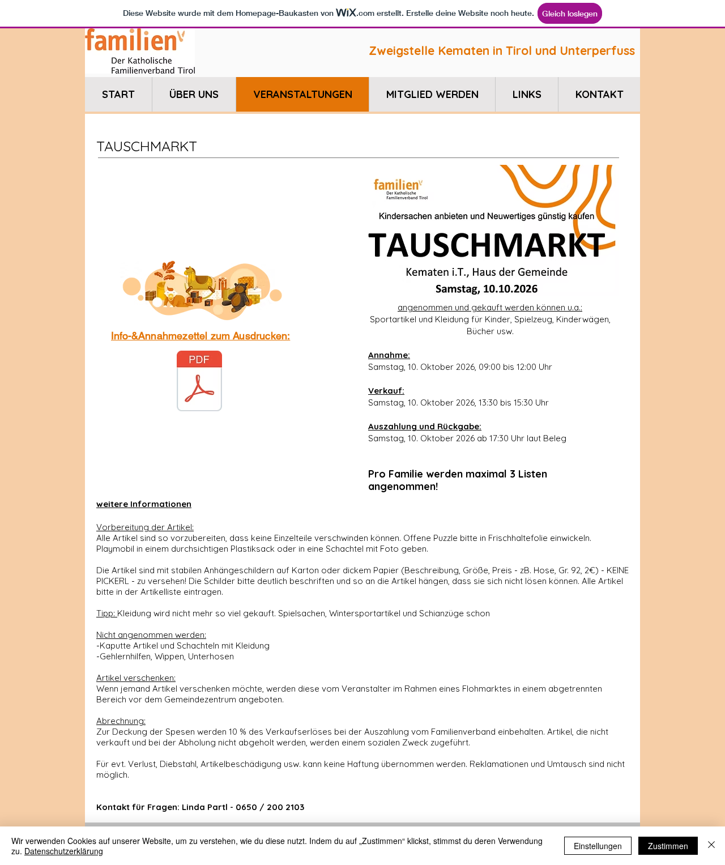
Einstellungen (598, 845)
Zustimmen (668, 845)
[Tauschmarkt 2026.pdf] (199, 382)
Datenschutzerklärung (63, 851)
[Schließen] (711, 846)
